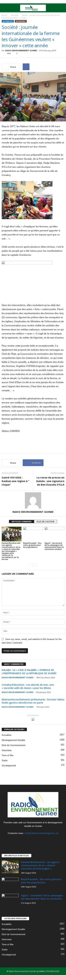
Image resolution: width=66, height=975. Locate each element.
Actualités (14, 15)
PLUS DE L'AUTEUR (45, 521)
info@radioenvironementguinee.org (41, 833)
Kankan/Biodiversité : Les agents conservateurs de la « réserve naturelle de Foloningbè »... (40, 865)
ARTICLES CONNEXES (21, 521)
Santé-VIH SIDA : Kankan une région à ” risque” (15, 481)
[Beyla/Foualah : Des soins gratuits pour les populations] (33, 534)
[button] (60, 8)
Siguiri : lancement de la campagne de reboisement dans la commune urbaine (54, 546)
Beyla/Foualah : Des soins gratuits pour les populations (32, 545)
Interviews (21, 21)
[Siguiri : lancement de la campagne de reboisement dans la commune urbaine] (54, 534)
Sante (4, 760)
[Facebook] (26, 840)
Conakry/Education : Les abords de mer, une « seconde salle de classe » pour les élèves (28, 686)
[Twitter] (33, 840)
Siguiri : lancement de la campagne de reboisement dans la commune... (42, 897)
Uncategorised (9, 765)
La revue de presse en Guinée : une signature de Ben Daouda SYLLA (50, 481)
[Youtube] (40, 840)
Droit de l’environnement (13, 745)
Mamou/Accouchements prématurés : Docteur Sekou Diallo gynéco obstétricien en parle (33, 701)
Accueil (4, 15)
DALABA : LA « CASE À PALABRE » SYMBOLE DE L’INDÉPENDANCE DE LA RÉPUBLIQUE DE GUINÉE (29, 671)
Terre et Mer (8, 755)
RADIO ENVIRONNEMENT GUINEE (21, 50)
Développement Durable (13, 740)
